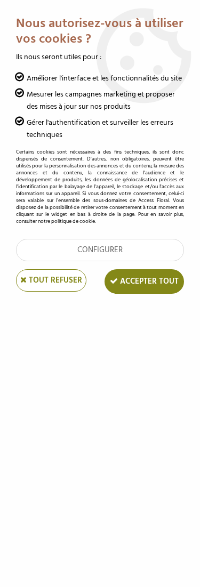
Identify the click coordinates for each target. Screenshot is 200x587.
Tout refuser (54, 280)
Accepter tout (148, 281)
